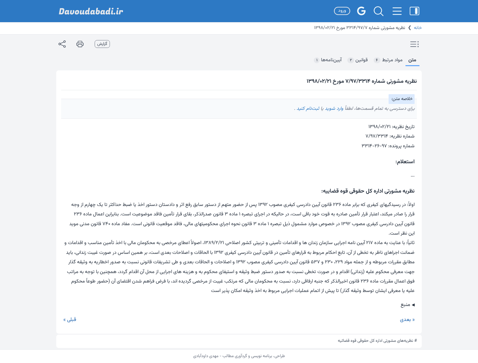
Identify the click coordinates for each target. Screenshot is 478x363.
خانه (418, 28)
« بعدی (407, 320)
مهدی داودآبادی (206, 356)
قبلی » (69, 320)
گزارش (102, 44)
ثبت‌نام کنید (307, 108)
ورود (342, 10)
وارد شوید (333, 108)
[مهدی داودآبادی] (91, 11)
